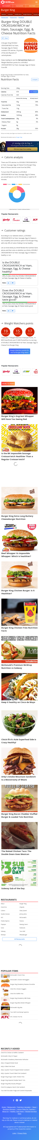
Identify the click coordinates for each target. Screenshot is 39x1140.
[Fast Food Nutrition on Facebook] (13, 1100)
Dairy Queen (23, 910)
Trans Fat (5, 108)
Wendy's (3, 935)
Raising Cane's (24, 924)
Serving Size (5, 88)
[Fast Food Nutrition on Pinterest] (17, 1100)
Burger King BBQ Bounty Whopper (11, 1084)
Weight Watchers (27, 14)
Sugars (4, 125)
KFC (2, 917)
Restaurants (6, 6)
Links (14, 1133)
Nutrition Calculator (24, 1107)
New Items (32, 6)
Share (5, 38)
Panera (22, 921)
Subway (3, 931)
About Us (5, 1111)
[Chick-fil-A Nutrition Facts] (16, 220)
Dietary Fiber (6, 122)
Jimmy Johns (23, 914)
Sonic (2, 928)
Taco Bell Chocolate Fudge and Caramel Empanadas (16, 1090)
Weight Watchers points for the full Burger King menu (19, 351)
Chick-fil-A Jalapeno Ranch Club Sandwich (13, 1087)
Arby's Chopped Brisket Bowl (9, 1063)
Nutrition (4, 14)
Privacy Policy (22, 1133)
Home (4, 1107)
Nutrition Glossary (9, 1109)
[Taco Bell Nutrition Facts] (26, 220)
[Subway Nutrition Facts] (26, 371)
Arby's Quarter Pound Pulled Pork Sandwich (13, 1073)
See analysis (33, 92)
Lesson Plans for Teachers (26, 1109)
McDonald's (23, 917)
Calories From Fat (7, 95)
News (34, 1107)
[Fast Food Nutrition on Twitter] (20, 1100)
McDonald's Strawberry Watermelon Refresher (14, 1059)
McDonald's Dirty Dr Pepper (9, 1056)
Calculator (19, 6)
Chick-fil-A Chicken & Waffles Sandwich (12, 1052)
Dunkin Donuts (5, 914)
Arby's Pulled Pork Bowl (8, 1066)
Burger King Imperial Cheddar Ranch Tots (13, 1080)
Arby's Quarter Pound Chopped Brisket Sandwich (15, 1070)
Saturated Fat (6, 105)
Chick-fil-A (4, 907)
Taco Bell (22, 931)
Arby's (2, 903)
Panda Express (5, 921)
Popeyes (3, 924)
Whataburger (23, 935)
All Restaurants (19, 939)
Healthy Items (18, 14)
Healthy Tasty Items (17, 1111)
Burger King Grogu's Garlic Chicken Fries (12, 1077)
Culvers (3, 910)
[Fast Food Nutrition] (7, 2)
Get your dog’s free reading (22, 149)
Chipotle (22, 907)
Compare (35, 79)
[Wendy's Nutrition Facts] (6, 220)
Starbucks (22, 928)
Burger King (19, 137)
